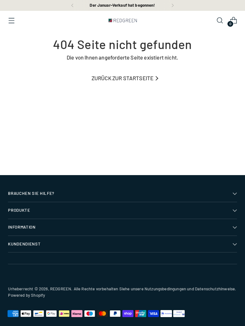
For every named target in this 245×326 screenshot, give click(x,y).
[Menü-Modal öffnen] (11, 20)
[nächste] (173, 5)
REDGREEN (60, 288)
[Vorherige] (72, 5)
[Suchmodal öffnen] (219, 20)
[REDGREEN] (122, 20)
